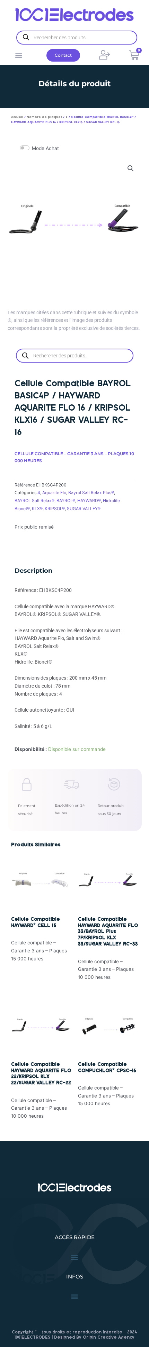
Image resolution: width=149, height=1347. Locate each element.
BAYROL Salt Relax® (34, 500)
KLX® (37, 508)
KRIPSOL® (55, 508)
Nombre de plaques (44, 117)
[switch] (24, 147)
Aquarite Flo (54, 492)
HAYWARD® (89, 500)
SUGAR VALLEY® (83, 508)
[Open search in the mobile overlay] (77, 37)
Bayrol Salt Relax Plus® (91, 492)
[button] (18, 55)
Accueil (17, 117)
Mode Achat (45, 148)
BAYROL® (65, 500)
